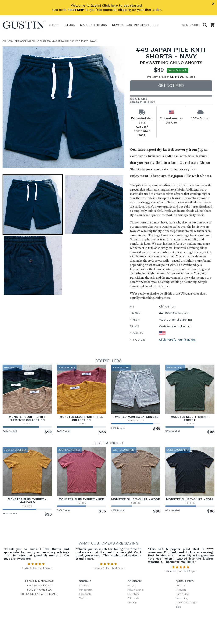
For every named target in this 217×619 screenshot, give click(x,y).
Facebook (85, 593)
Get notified (171, 86)
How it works (135, 589)
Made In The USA (93, 25)
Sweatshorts (136, 420)
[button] (63, 107)
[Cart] (212, 25)
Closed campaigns (186, 602)
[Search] (205, 25)
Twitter (83, 598)
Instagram (85, 589)
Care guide (182, 593)
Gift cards (133, 598)
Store (54, 25)
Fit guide (180, 589)
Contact (84, 585)
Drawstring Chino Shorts (32, 41)
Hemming (181, 598)
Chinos (7, 41)
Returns (180, 585)
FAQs (130, 585)
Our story (133, 593)
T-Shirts (27, 423)
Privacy (132, 602)
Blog (178, 606)
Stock (70, 25)
